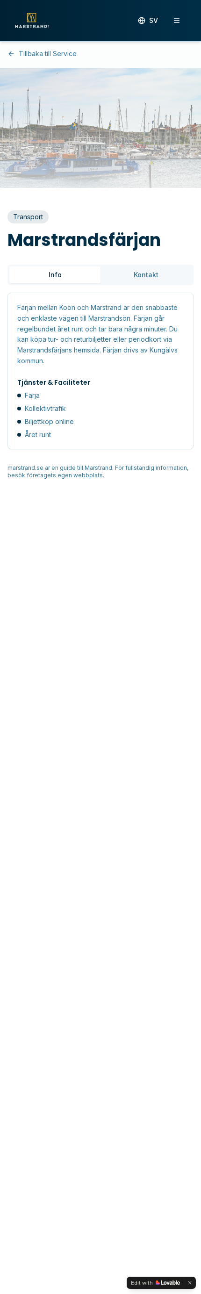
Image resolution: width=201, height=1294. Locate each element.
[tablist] (100, 275)
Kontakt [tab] (146, 275)
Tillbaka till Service (48, 54)
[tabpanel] (100, 371)
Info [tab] (55, 275)
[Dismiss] (189, 1282)
